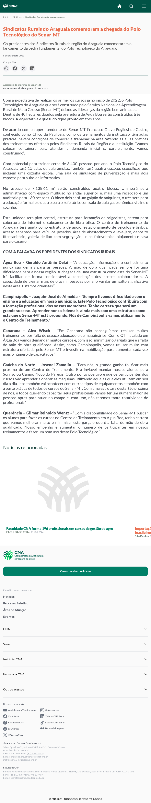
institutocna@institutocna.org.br (20, 759)
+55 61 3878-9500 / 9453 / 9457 (26, 774)
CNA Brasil (13, 728)
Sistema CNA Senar (55, 716)
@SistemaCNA (15, 735)
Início (6, 17)
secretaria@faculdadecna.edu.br (27, 777)
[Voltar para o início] (119, 6)
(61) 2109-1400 (35, 753)
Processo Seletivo (15, 603)
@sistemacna (52, 710)
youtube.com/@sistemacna (22, 710)
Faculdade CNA (16, 722)
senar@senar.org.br (38, 756)
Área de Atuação (14, 610)
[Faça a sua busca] (131, 6)
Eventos (9, 616)
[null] (6, 68)
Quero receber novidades (75, 571)
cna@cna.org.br (19, 756)
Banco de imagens (54, 728)
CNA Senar (13, 716)
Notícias (17, 17)
